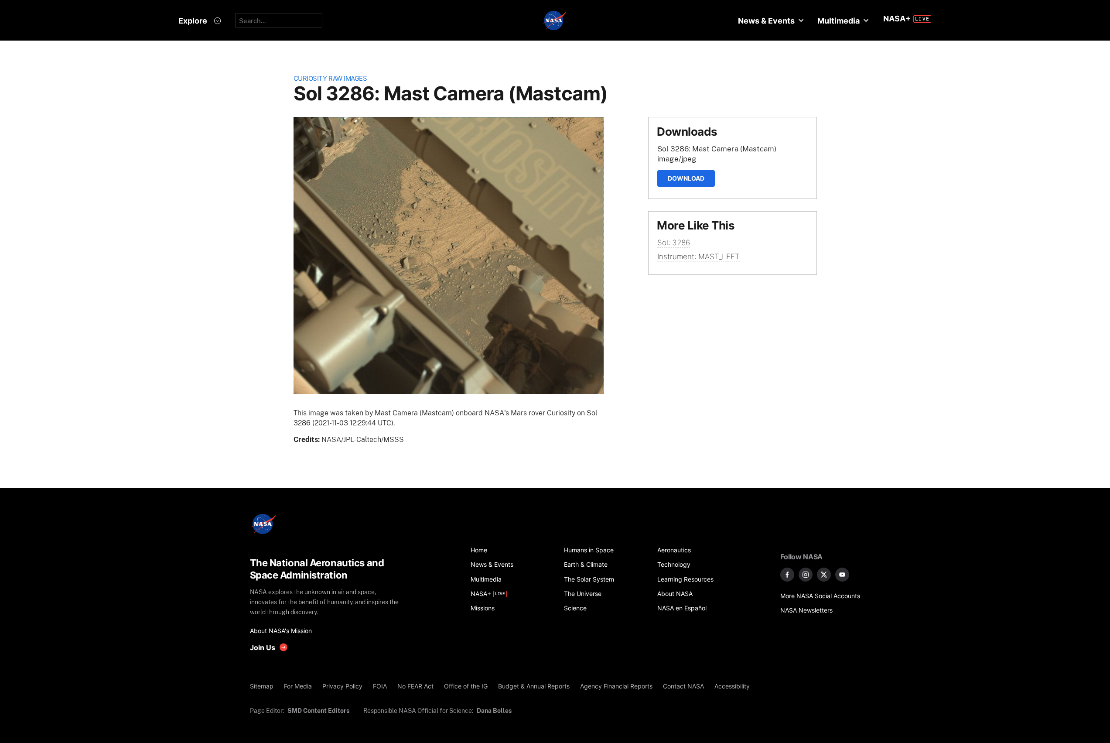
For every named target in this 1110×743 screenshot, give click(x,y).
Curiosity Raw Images (330, 78)
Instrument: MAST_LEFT (698, 256)
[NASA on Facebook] (787, 575)
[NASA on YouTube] (842, 575)
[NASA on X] (824, 575)
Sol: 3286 (673, 242)
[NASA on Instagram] (806, 575)
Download (686, 178)
